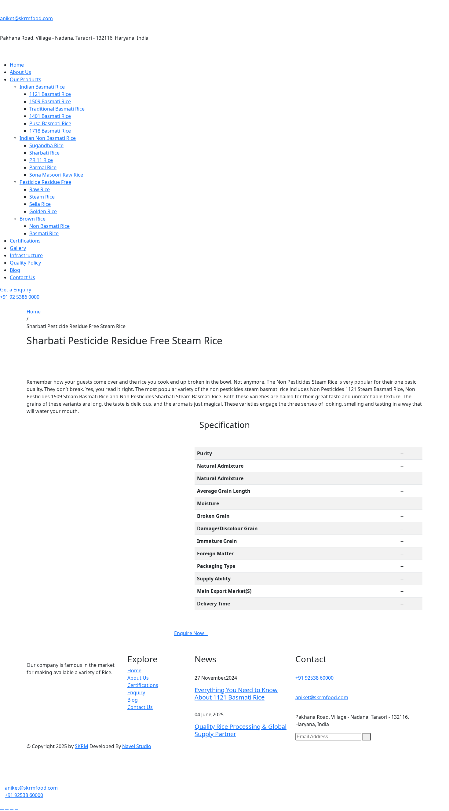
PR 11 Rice (41, 160)
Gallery (18, 248)
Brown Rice (33, 218)
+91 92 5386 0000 (19, 297)
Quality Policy (25, 262)
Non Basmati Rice (49, 226)
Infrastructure (26, 255)
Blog (15, 270)
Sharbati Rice (44, 152)
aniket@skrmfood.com (26, 18)
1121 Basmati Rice (50, 94)
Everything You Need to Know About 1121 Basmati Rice (236, 693)
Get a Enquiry (16, 289)
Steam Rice (42, 196)
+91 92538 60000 (314, 677)
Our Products (25, 79)
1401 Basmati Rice (50, 116)
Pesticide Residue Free (45, 182)
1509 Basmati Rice (50, 101)
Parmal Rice (43, 167)
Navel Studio (136, 746)
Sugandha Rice (46, 145)
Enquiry (136, 692)
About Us (20, 72)
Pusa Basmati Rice (50, 123)
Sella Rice (40, 204)
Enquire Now (189, 633)
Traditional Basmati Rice (57, 108)
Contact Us (22, 277)
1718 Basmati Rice (50, 130)
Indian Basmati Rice (42, 86)
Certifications (25, 240)
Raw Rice (39, 189)
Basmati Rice (44, 233)
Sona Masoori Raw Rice (56, 174)
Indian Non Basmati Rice (48, 138)
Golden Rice (43, 211)
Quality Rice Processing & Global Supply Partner (241, 730)
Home (17, 64)
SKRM (81, 746)
